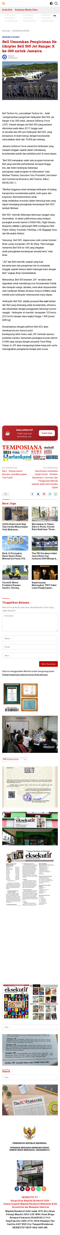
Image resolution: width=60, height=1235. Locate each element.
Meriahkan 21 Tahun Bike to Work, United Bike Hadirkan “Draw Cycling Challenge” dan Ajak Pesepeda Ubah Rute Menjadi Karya (44, 527)
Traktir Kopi (47, 433)
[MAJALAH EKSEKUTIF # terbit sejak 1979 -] (30, 1173)
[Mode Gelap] (51, 3)
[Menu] (4, 3)
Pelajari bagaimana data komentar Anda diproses (25, 674)
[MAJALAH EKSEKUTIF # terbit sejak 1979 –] (17, 3)
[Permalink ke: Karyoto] (4, 57)
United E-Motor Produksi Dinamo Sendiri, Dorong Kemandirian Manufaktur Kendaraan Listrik (14, 585)
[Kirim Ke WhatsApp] (55, 494)
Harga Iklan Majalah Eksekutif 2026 (30, 1200)
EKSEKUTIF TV (30, 1197)
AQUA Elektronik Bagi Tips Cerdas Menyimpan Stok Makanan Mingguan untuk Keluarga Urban (15, 527)
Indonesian (13, 759)
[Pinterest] (27, 1189)
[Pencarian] (56, 3)
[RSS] (44, 1189)
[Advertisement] (30, 391)
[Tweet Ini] (38, 494)
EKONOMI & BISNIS (10, 37)
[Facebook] (17, 1189)
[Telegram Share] (50, 494)
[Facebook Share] (32, 494)
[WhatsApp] (38, 1189)
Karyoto (11, 56)
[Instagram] (33, 1189)
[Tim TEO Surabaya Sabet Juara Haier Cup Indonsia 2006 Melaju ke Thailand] (45, 543)
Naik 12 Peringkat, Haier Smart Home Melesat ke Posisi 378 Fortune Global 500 (13, 556)
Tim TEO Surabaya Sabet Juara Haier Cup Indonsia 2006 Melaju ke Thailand (45, 556)
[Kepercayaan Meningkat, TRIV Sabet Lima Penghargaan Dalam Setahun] (45, 572)
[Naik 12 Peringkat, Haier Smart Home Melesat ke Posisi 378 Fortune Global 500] (15, 543)
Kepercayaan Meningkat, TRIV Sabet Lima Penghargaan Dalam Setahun (44, 585)
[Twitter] (22, 1189)
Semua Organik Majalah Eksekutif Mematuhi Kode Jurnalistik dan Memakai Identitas (30, 1205)
